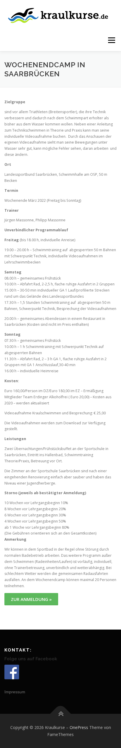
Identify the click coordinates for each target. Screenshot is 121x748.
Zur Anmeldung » (31, 599)
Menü (111, 40)
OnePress (79, 727)
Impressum (14, 692)
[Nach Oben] (60, 713)
